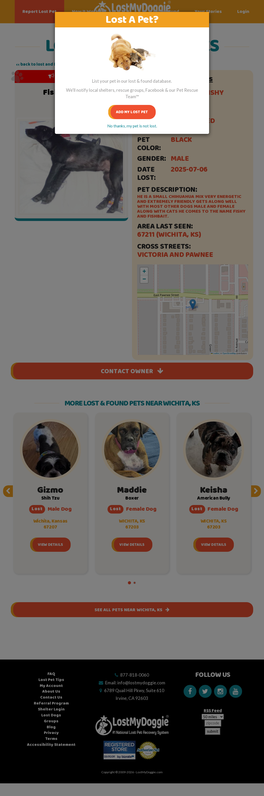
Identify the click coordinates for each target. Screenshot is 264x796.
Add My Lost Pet (132, 112)
